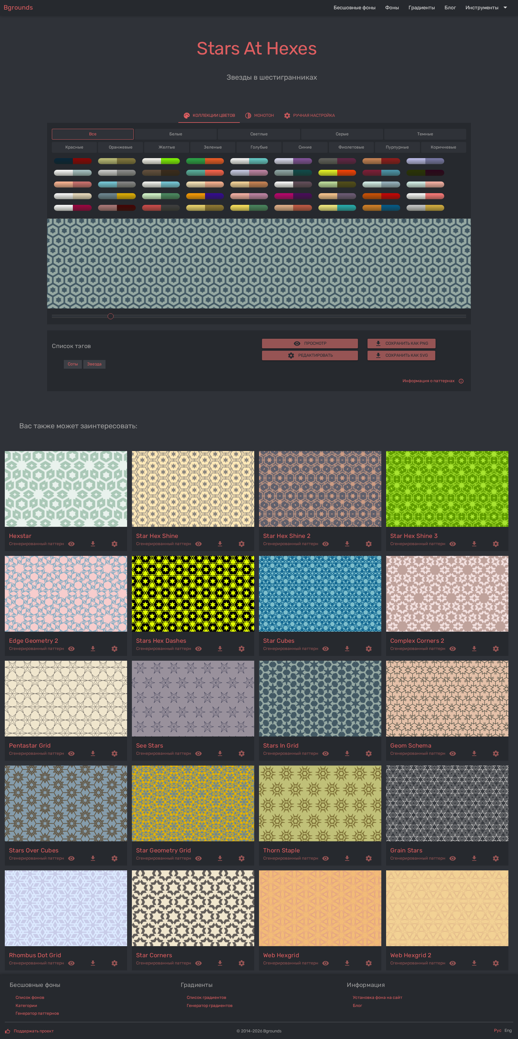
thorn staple (281, 850)
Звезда (94, 364)
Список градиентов (206, 997)
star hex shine (157, 535)
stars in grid (281, 745)
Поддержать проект (34, 1031)
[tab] (209, 115)
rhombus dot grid (35, 955)
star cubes (279, 640)
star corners (154, 955)
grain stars (406, 850)
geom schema (410, 745)
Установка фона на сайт (377, 997)
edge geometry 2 (33, 640)
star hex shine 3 (414, 535)
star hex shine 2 (287, 535)
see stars (149, 745)
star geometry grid (163, 850)
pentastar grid (30, 745)
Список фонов (30, 997)
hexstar (20, 535)
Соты (73, 364)
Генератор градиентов (210, 1005)
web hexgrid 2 (410, 955)
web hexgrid (281, 955)
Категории (26, 1005)
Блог (357, 1005)
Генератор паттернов (37, 1013)
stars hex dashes (161, 640)
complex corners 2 (417, 640)
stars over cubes (33, 850)
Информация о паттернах (429, 380)
